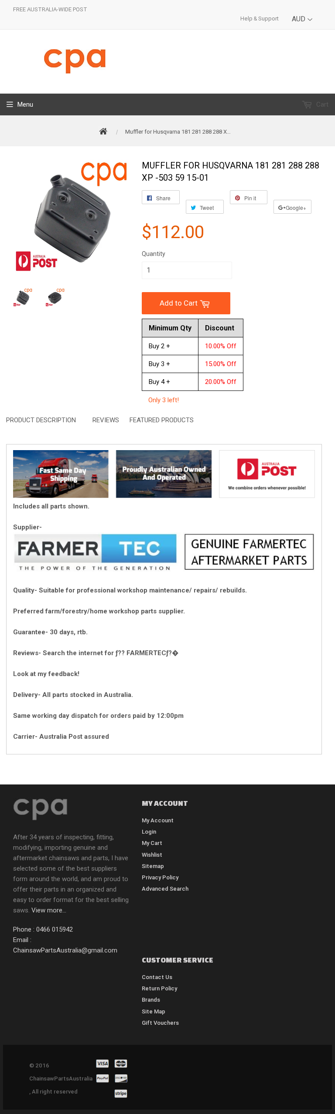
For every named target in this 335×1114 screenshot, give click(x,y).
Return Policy (159, 988)
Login (149, 831)
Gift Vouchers (160, 1022)
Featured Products (162, 420)
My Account (158, 820)
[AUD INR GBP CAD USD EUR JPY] (302, 25)
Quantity (153, 253)
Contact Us (157, 977)
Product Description (41, 420)
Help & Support (259, 18)
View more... (48, 910)
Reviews (105, 420)
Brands (151, 999)
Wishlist (152, 854)
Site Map (153, 1011)
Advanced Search (165, 888)
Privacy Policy (160, 877)
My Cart (152, 843)
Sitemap (153, 866)
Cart (321, 104)
